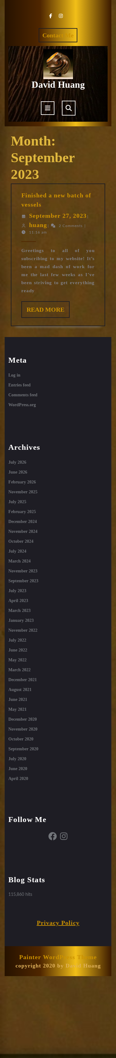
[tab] (47, 108)
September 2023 (23, 581)
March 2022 (19, 670)
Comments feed (22, 395)
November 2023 (22, 571)
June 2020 (17, 768)
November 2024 (22, 531)
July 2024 (17, 551)
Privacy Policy (58, 922)
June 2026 (17, 472)
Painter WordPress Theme (58, 957)
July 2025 (17, 501)
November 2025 (22, 492)
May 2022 (17, 660)
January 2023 (21, 620)
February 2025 (22, 511)
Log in (14, 375)
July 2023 (17, 590)
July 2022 (17, 640)
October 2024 (20, 541)
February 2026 (22, 482)
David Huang (58, 84)
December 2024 (22, 521)
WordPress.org (22, 405)
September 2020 (23, 749)
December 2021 (22, 679)
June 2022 (17, 650)
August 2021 (20, 689)
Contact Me (59, 36)
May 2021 (17, 709)
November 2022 (22, 630)
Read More (48, 312)
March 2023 (19, 610)
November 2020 (22, 729)
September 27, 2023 (58, 215)
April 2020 (18, 778)
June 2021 (17, 699)
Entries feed (19, 385)
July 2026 (17, 462)
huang (38, 224)
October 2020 (20, 739)
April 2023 (18, 600)
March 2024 (19, 561)
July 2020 (17, 759)
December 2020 (22, 719)
